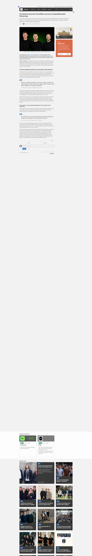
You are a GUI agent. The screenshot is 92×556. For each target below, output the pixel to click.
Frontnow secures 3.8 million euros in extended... (63, 6)
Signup (29, 148)
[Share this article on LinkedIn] (50, 153)
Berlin (58, 37)
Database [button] (33, 9)
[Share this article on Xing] (53, 153)
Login (24, 148)
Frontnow (31, 54)
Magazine (47, 6)
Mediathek (44, 9)
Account (49, 9)
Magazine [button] (26, 9)
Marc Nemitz (27, 23)
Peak (39, 54)
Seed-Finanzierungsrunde (24, 152)
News (51, 6)
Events (38, 9)
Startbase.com (41, 6)
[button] (71, 9)
